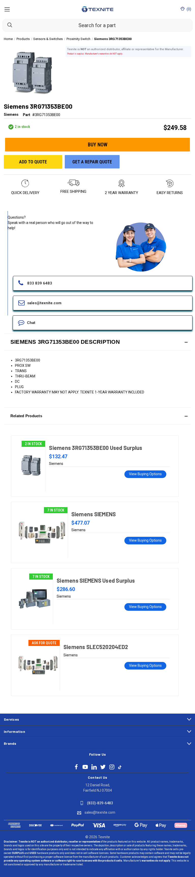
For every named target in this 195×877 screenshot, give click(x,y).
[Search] (7, 25)
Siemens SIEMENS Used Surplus (96, 580)
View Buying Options (145, 474)
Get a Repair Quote (92, 161)
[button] (97, 342)
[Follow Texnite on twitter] (103, 767)
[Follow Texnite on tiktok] (119, 767)
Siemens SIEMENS (93, 514)
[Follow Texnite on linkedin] (94, 767)
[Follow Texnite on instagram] (112, 767)
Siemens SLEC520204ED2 (95, 646)
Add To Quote (33, 161)
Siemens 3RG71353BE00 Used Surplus (95, 447)
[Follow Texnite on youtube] (85, 767)
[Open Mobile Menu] (7, 9)
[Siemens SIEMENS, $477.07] (42, 532)
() (188, 9)
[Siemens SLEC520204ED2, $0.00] (38, 665)
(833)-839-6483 (100, 803)
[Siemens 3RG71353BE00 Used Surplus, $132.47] (30, 466)
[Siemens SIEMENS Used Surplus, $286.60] (34, 598)
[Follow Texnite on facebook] (76, 767)
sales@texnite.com (100, 812)
